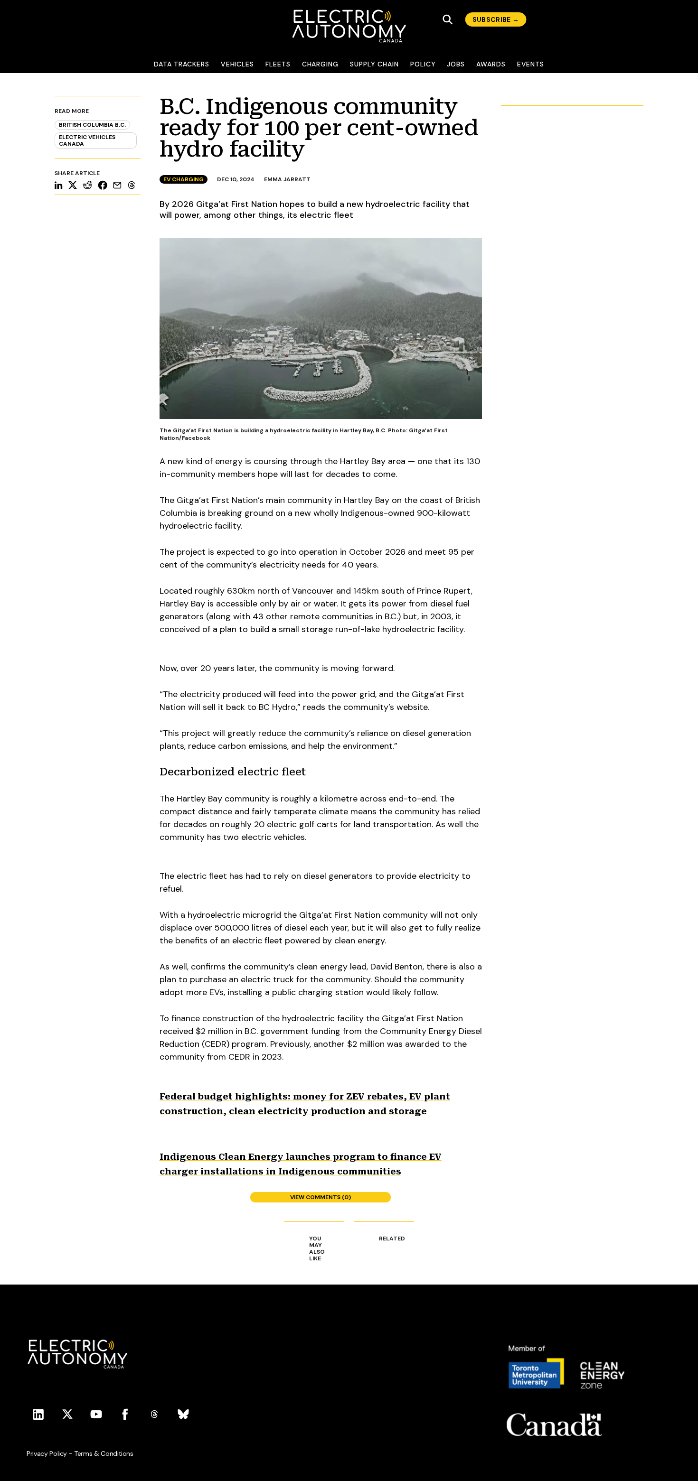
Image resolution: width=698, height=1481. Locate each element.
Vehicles (237, 64)
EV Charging (183, 179)
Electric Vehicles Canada (87, 140)
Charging (320, 64)
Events (531, 64)
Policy (423, 64)
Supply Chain (374, 64)
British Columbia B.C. (92, 125)
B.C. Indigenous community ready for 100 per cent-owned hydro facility (319, 128)
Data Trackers (181, 64)
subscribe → (495, 19)
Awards (491, 64)
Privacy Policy (47, 1453)
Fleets (278, 64)
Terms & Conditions (103, 1453)
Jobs (456, 64)
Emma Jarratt (287, 179)
